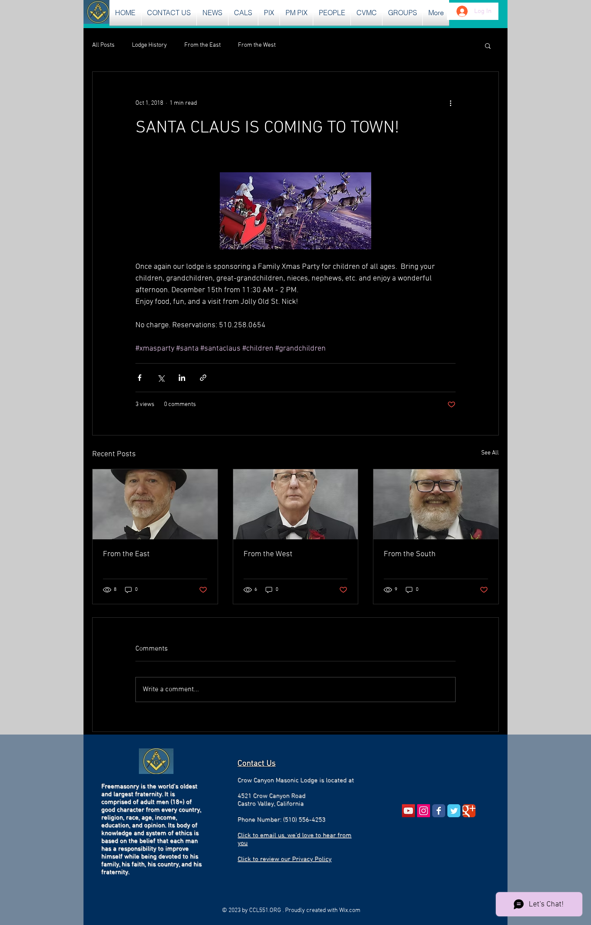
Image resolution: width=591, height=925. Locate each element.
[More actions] (450, 103)
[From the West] (295, 504)
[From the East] (155, 504)
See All (490, 453)
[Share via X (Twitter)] (161, 378)
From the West (257, 45)
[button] (212, 13)
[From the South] (435, 504)
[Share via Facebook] (139, 378)
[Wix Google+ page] (469, 810)
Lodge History (149, 45)
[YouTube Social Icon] (408, 810)
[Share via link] (203, 378)
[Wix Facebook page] (438, 810)
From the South (410, 554)
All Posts (103, 45)
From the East (202, 45)
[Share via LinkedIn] (182, 378)
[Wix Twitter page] (453, 810)
